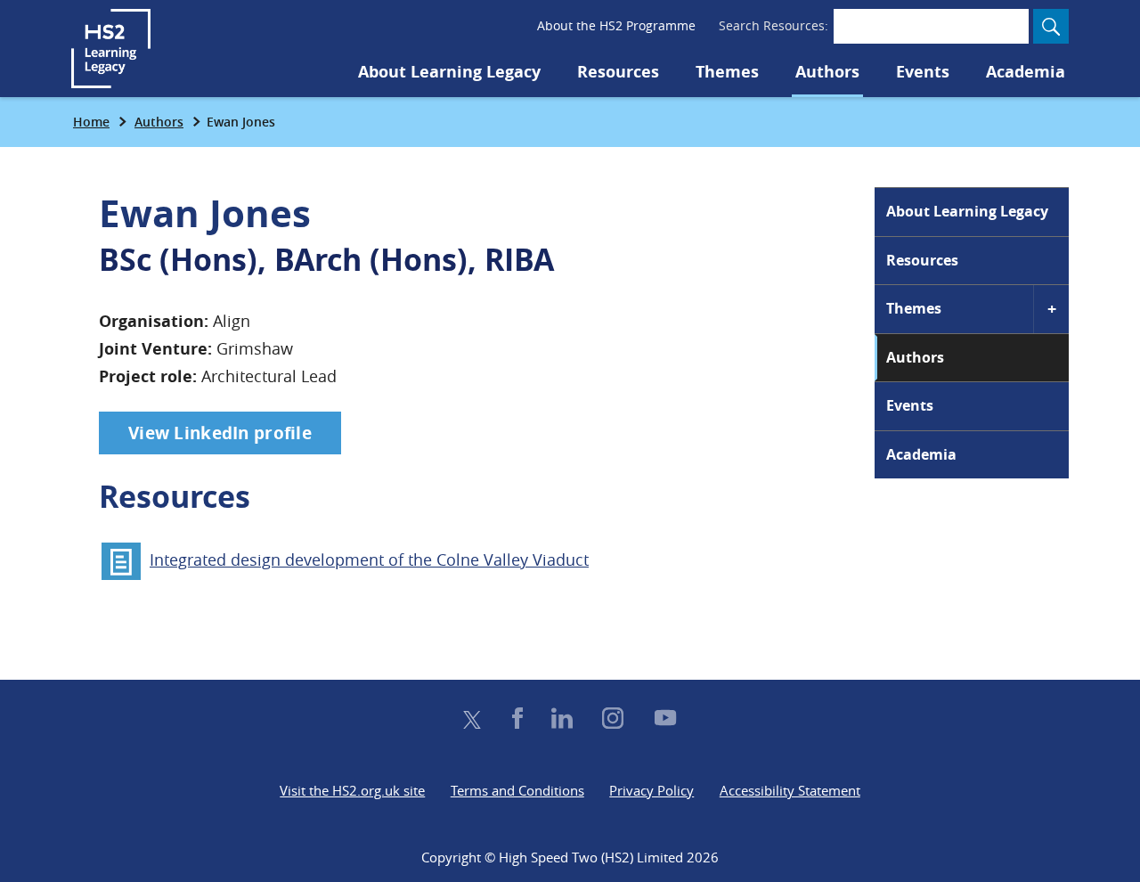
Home (91, 121)
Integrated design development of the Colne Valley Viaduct (369, 559)
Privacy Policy (651, 790)
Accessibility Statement (790, 790)
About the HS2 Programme (616, 25)
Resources (618, 72)
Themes (727, 72)
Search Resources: (773, 25)
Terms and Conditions (517, 790)
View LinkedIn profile (220, 433)
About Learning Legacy (449, 72)
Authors (827, 72)
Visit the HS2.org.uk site (352, 790)
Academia (1025, 72)
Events (922, 72)
